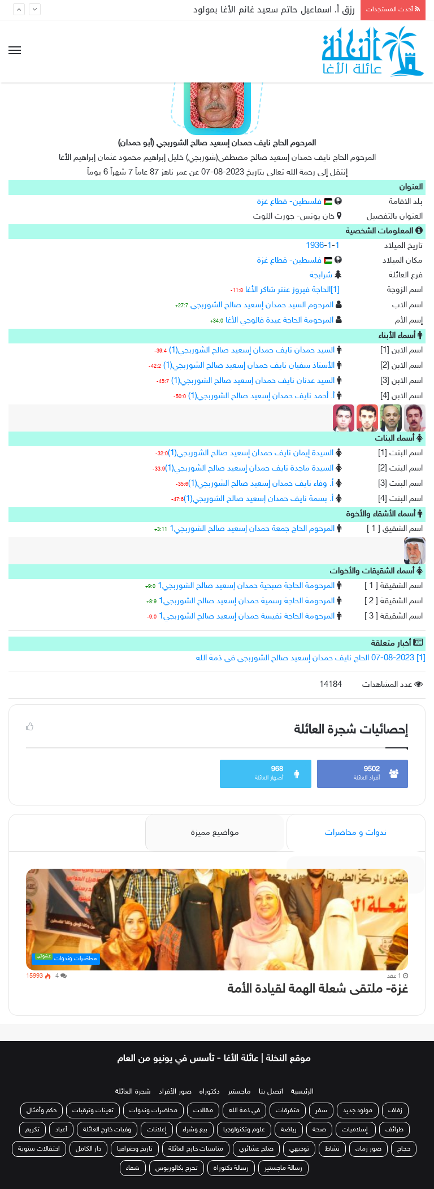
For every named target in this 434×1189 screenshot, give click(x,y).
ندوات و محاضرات (356, 833)
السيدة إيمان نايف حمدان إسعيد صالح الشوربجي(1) (250, 453)
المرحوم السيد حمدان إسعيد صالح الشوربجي (261, 305)
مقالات (203, 1110)
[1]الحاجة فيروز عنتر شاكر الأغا (292, 290)
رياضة (289, 1130)
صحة (319, 1130)
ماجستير (239, 1091)
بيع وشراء (195, 1130)
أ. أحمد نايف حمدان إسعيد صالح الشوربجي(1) (261, 396)
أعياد (61, 1130)
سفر (321, 1110)
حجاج (403, 1149)
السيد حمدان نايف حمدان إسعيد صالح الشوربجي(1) (252, 350)
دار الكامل (88, 1149)
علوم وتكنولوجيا (244, 1130)
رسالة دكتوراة (231, 1168)
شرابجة (321, 275)
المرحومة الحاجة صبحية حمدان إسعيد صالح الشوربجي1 (246, 586)
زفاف (395, 1110)
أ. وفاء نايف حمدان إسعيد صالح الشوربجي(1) (260, 484)
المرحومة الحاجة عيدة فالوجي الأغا (279, 320)
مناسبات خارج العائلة (195, 1149)
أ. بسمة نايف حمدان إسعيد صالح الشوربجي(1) (258, 499)
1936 (315, 246)
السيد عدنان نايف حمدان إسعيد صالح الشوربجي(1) (253, 381)
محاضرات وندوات (153, 1110)
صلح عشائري (256, 1149)
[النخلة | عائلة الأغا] (374, 51)
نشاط (332, 1149)
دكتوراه (209, 1091)
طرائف (394, 1130)
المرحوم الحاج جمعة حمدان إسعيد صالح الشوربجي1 (252, 529)
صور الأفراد (175, 1091)
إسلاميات (356, 1130)
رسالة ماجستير (283, 1168)
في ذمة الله (244, 1110)
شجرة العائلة (133, 1091)
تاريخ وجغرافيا (135, 1149)
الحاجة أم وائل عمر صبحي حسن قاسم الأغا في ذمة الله (252, 12)
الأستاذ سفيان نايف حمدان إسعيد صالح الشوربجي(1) (249, 366)
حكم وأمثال (42, 1110)
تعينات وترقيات (93, 1110)
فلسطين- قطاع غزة (290, 202)
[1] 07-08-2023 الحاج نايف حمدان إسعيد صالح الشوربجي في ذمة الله (311, 658)
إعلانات (157, 1130)
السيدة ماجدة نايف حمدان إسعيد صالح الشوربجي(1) (249, 468)
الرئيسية (302, 1091)
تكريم (32, 1130)
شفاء (133, 1168)
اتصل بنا (271, 1091)
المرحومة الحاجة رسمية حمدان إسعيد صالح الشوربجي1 (247, 601)
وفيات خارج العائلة (107, 1130)
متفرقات (288, 1110)
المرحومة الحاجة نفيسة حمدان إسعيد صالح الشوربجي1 (247, 616)
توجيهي (299, 1149)
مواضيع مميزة (215, 833)
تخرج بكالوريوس (176, 1168)
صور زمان (368, 1149)
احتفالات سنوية (39, 1149)
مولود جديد (357, 1110)
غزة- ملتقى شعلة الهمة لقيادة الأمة (318, 989)
